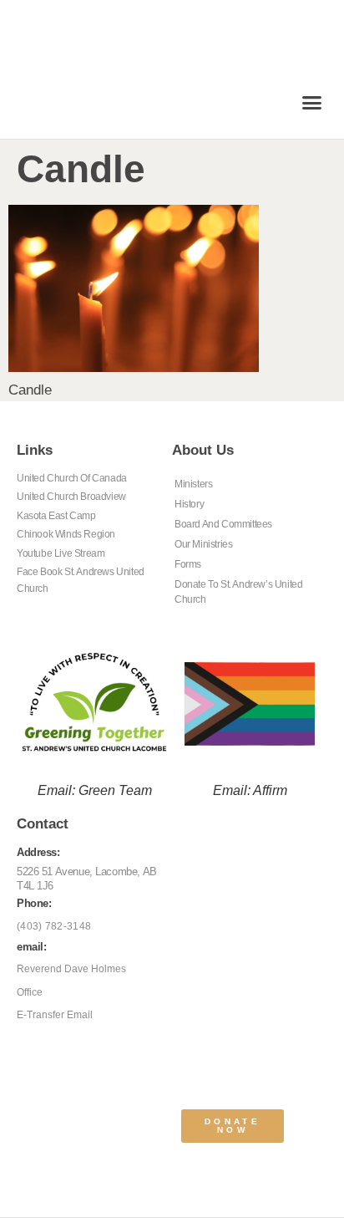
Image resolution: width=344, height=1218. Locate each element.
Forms (188, 564)
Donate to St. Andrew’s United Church (238, 591)
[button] (312, 103)
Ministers (193, 484)
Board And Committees (223, 524)
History (189, 504)
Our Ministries (203, 544)
